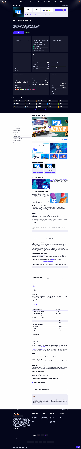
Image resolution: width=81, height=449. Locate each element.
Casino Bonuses (30, 1)
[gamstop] (44, 442)
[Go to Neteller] (47, 10)
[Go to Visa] (43, 10)
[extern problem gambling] (32, 442)
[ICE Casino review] (38, 166)
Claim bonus (59, 10)
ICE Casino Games (17, 130)
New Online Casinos (39, 1)
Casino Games (55, 1)
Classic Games (16, 132)
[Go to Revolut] (50, 10)
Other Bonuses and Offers (18, 126)
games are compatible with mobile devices (40, 346)
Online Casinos (22, 1)
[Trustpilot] (52, 442)
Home (14, 409)
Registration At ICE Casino (18, 124)
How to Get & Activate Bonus (18, 122)
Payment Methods (47, 1)
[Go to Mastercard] (44, 10)
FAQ (14, 142)
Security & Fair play (17, 136)
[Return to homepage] (4, 2)
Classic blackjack (36, 340)
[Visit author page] (34, 396)
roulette (59, 346)
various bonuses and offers (41, 255)
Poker (15, 134)
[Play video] (50, 127)
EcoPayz (34, 291)
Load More (40, 109)
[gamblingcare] (36, 442)
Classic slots (35, 304)
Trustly (34, 286)
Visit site (18, 32)
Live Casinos (52, 418)
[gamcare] (40, 442)
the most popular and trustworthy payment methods (45, 279)
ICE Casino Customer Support (18, 138)
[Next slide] (66, 149)
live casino (34, 349)
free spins (52, 259)
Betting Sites (62, 1)
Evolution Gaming (43, 349)
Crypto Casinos (52, 421)
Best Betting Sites (52, 422)
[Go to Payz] (49, 10)
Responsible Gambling (17, 140)
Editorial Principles (34, 417)
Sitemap (33, 421)
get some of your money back (48, 261)
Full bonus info (58, 67)
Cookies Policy (34, 418)
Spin (77, 447)
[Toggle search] (77, 1)
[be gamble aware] (29, 442)
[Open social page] (14, 428)
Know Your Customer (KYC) (45, 418)
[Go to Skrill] (46, 10)
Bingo (60, 418)
